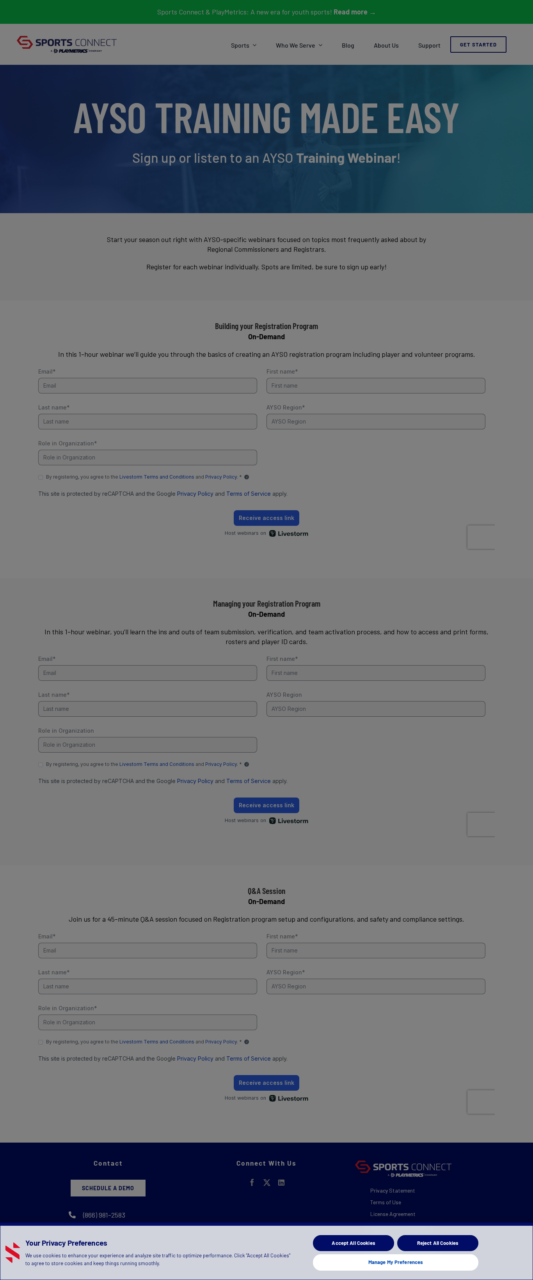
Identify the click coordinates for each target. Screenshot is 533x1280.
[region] (266, 1251)
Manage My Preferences (395, 1262)
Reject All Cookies (437, 1243)
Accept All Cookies (353, 1243)
